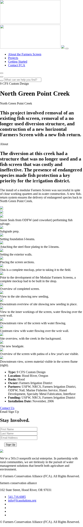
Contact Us (7, 408)
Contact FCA (16, 65)
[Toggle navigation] (66, 48)
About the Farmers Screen (24, 54)
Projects (13, 58)
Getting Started (17, 61)
